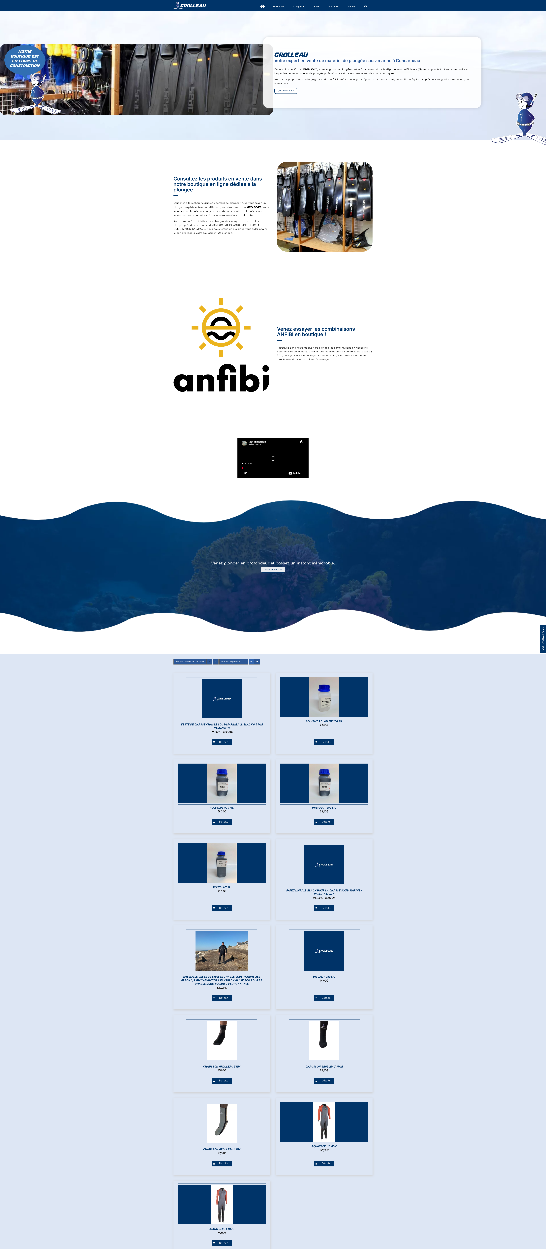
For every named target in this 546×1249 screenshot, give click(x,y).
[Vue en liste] (257, 661)
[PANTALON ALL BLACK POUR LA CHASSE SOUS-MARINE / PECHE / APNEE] (324, 864)
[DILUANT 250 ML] (324, 951)
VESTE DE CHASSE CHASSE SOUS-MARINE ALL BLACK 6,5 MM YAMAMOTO (222, 726)
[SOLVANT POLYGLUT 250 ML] (324, 697)
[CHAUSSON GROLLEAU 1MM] (222, 1123)
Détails (223, 742)
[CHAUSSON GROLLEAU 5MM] (222, 1040)
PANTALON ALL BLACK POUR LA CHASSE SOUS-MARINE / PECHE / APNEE (324, 892)
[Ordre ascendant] (216, 662)
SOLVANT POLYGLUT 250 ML (324, 721)
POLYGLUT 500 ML (222, 807)
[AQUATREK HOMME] (324, 1122)
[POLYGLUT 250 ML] (324, 783)
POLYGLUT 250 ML (324, 807)
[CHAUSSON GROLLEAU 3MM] (324, 1040)
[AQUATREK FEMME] (222, 1204)
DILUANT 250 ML (324, 976)
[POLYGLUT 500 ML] (222, 783)
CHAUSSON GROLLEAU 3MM (324, 1066)
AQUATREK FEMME (221, 1229)
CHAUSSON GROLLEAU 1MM (221, 1149)
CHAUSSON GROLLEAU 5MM (221, 1066)
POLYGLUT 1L (222, 887)
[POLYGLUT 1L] (222, 863)
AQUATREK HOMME (324, 1146)
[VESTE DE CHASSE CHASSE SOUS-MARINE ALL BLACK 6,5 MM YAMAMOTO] (222, 698)
